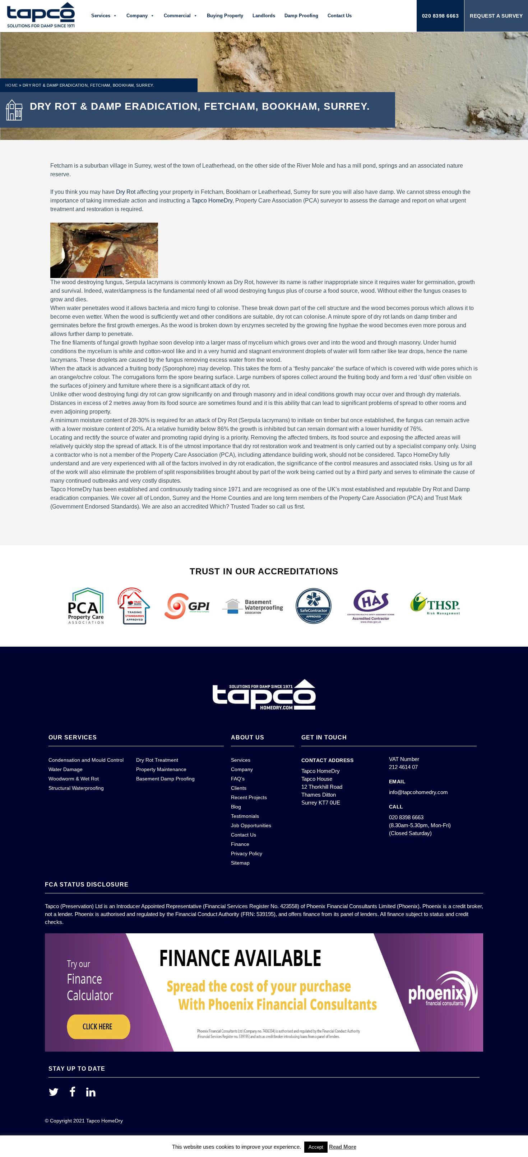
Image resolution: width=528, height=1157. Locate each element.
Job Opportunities (251, 825)
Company (137, 15)
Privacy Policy (246, 853)
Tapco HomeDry (211, 200)
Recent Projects (249, 797)
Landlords (264, 15)
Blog (236, 807)
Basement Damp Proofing (165, 779)
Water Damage (65, 769)
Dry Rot (125, 192)
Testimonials (245, 816)
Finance (240, 844)
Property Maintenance (161, 769)
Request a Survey (496, 16)
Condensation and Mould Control (86, 760)
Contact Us (340, 15)
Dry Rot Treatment (157, 760)
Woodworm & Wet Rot (73, 779)
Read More (342, 1147)
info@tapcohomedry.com (418, 792)
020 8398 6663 (440, 16)
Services (100, 15)
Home (11, 85)
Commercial (177, 15)
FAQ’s (238, 779)
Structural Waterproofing (76, 788)
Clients (238, 788)
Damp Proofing (301, 15)
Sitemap (240, 863)
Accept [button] (316, 1147)
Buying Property (225, 15)
